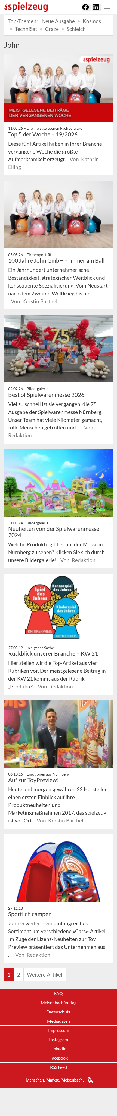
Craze (52, 29)
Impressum (58, 1030)
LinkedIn (58, 1048)
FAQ (58, 993)
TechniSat (26, 29)
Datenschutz (58, 1011)
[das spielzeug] (26, 7)
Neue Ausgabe (58, 21)
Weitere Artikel (44, 974)
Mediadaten (58, 1020)
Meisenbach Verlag (58, 1002)
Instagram (58, 1039)
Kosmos (92, 21)
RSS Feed (58, 1067)
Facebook (59, 1057)
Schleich (76, 29)
